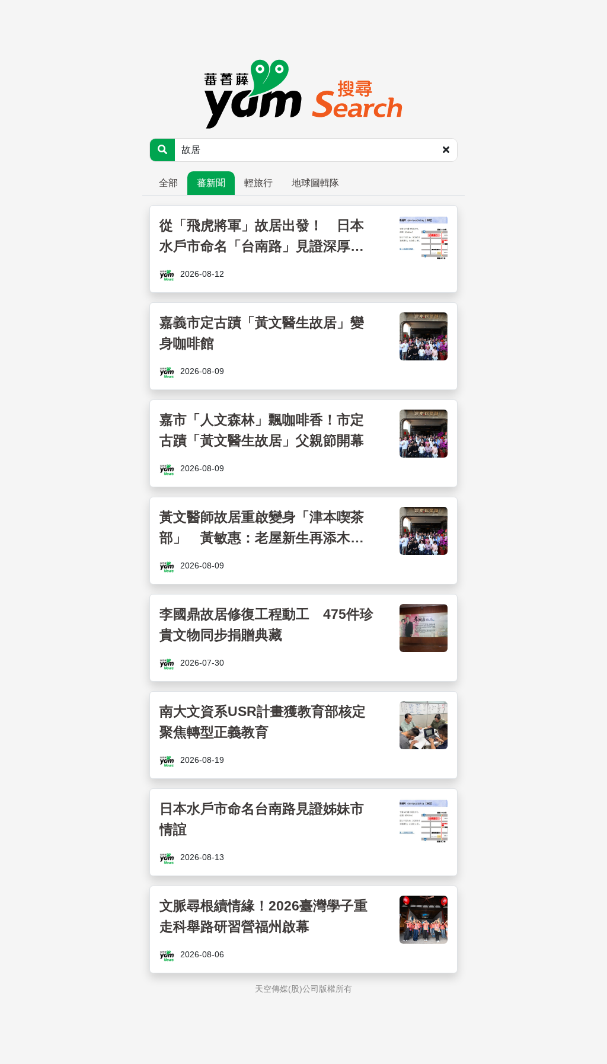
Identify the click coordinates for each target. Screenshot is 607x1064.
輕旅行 (258, 183)
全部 (168, 183)
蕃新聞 (211, 183)
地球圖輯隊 (315, 183)
